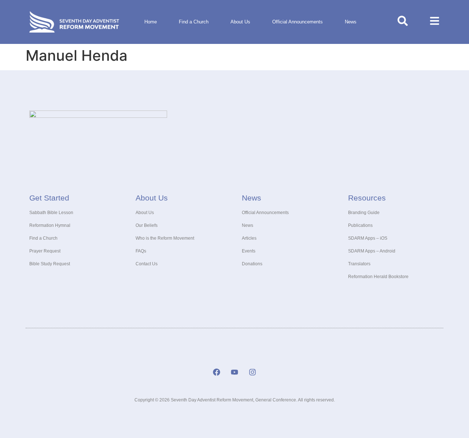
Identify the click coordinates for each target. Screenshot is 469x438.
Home (150, 22)
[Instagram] (252, 372)
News (351, 22)
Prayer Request (44, 251)
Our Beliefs (147, 225)
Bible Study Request (49, 263)
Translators (359, 263)
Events (248, 251)
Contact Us (147, 263)
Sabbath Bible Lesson (51, 212)
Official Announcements (297, 22)
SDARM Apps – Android (371, 251)
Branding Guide (364, 212)
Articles (249, 238)
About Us (240, 22)
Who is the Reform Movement (165, 238)
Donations (252, 263)
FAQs (141, 251)
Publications (360, 225)
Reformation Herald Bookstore (378, 276)
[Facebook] (216, 372)
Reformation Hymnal (49, 225)
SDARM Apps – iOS (367, 238)
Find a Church (193, 22)
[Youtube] (234, 372)
